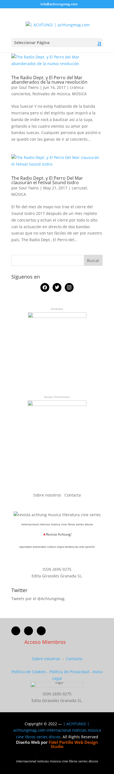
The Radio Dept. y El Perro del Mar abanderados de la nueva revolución (49, 79)
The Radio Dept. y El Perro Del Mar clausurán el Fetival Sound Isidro (47, 180)
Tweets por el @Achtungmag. (38, 598)
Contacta (72, 495)
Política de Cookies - (31, 671)
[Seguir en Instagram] (41, 630)
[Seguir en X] (28, 630)
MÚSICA (79, 93)
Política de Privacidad (69, 671)
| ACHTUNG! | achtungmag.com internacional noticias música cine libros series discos (57, 730)
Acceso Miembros (45, 642)
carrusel (79, 188)
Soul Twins (29, 87)
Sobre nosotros (47, 495)
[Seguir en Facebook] (15, 630)
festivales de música (51, 93)
